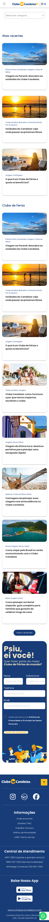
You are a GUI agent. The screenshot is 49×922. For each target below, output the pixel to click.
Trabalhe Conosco (24, 828)
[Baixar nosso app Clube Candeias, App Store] (24, 888)
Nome (7, 675)
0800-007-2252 (13, 862)
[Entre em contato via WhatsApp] (43, 916)
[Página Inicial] (24, 4)
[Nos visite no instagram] (13, 798)
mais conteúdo (25, 632)
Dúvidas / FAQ (24, 823)
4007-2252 (10, 857)
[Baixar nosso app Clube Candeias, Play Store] (25, 897)
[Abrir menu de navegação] (4, 4)
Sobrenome (32, 675)
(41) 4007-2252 (36, 866)
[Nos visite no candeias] (24, 797)
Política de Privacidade (24, 832)
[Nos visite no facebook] (36, 798)
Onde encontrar (24, 818)
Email (6, 700)
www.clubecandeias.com (25, 910)
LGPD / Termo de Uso (24, 837)
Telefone (9, 688)
